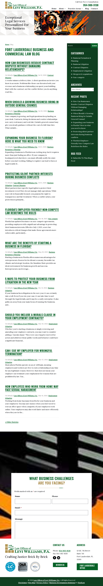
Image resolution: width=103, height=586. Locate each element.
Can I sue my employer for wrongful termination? (28, 352)
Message (19, 519)
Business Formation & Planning (81, 59)
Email (18, 508)
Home (54, 9)
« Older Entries (11, 422)
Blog (87, 9)
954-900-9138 (90, 5)
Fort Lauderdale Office (87, 566)
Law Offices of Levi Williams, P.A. (25, 75)
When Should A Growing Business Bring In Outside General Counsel (32, 103)
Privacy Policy (42, 583)
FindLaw (81, 583)
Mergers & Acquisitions (82, 74)
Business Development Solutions (62, 583)
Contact (94, 9)
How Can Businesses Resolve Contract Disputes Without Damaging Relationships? (29, 66)
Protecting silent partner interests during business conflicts (29, 175)
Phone (55, 496)
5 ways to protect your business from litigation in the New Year (30, 280)
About (61, 9)
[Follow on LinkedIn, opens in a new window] (58, 557)
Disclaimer (22, 583)
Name (17, 496)
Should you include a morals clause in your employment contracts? (30, 316)
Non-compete (53, 219)
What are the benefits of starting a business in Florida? (28, 244)
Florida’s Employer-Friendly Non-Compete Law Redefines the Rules (32, 211)
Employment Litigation (82, 71)
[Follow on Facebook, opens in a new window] (54, 557)
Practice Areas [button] (74, 9)
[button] (101, 571)
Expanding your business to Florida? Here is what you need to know (29, 139)
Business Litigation (81, 64)
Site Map (31, 583)
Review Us (60, 564)
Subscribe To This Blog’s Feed (82, 159)
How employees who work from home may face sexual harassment (31, 388)
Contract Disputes (19, 185)
